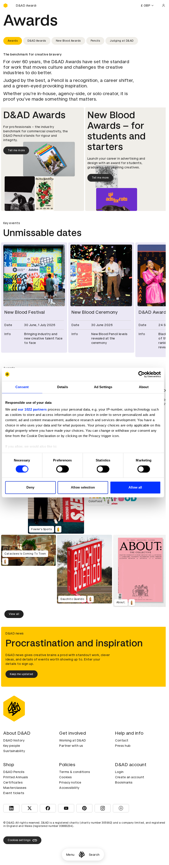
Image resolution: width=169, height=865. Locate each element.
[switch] (62, 469)
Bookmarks (124, 782)
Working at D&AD (72, 740)
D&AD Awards (37, 40)
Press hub (123, 745)
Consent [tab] (22, 387)
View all (14, 614)
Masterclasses (15, 787)
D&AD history (13, 740)
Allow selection (83, 487)
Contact (122, 740)
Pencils (95, 40)
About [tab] (144, 387)
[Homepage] (82, 854)
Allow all (135, 487)
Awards (13, 40)
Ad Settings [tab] (103, 387)
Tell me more (16, 150)
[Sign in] (163, 5)
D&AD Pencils (13, 772)
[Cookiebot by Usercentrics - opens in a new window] (141, 374)
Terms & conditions (74, 772)
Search (94, 854)
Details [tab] (62, 387)
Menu (70, 854)
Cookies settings (19, 840)
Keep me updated (21, 674)
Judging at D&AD (122, 40)
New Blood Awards (68, 40)
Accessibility (69, 787)
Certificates (13, 782)
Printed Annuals (15, 777)
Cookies (65, 777)
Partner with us (71, 745)
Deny (30, 487)
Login (119, 772)
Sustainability (14, 751)
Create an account (129, 777)
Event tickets (13, 793)
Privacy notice (70, 782)
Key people (11, 745)
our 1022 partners (32, 409)
